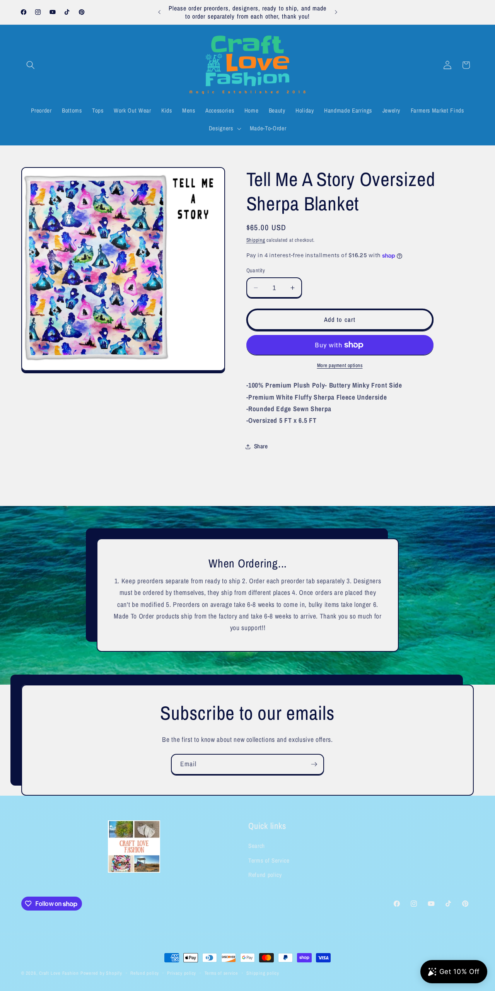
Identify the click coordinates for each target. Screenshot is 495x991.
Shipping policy (262, 973)
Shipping (255, 239)
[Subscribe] (314, 764)
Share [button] (261, 447)
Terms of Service (269, 860)
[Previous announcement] (159, 12)
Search (256, 846)
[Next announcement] (336, 12)
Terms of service (221, 973)
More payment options (340, 365)
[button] (30, 65)
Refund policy (265, 875)
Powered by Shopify (101, 973)
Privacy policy (181, 973)
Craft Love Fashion (59, 973)
